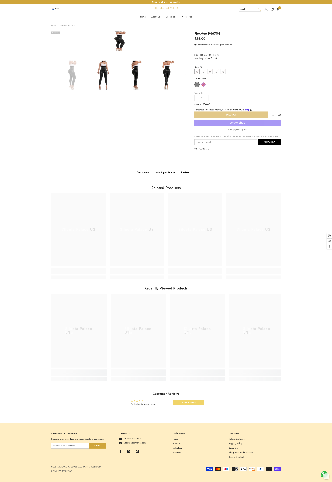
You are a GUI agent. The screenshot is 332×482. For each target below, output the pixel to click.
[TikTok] (137, 451)
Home (54, 25)
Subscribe (269, 142)
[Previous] (52, 75)
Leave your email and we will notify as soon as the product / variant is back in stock (236, 136)
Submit (97, 445)
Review (185, 172)
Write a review (188, 402)
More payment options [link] (237, 129)
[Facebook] (120, 451)
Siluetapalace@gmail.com (135, 442)
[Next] (186, 75)
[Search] (250, 9)
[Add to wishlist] (273, 115)
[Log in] (266, 9)
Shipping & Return (165, 172)
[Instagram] (129, 451)
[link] (78, 272)
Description (143, 172)
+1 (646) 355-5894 (132, 438)
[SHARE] (278, 115)
